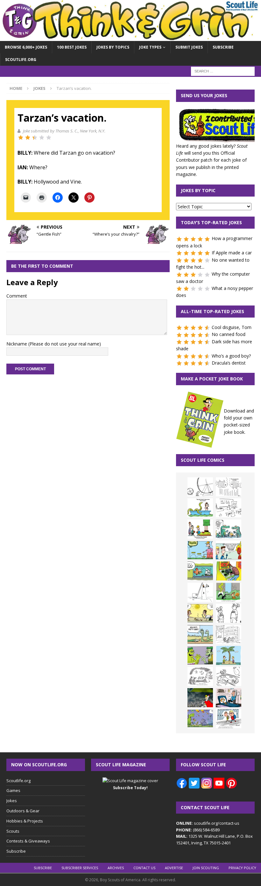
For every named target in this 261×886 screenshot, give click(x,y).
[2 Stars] (28, 137)
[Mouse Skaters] (228, 676)
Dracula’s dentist (229, 363)
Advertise (174, 867)
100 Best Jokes (72, 47)
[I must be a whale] (200, 571)
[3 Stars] (35, 137)
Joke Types (150, 47)
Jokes (11, 800)
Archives (116, 867)
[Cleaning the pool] (200, 507)
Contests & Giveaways (28, 841)
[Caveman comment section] (200, 676)
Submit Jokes (189, 47)
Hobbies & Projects (24, 821)
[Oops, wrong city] (228, 529)
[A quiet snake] (200, 634)
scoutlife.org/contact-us (207, 823)
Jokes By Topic (198, 190)
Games (13, 790)
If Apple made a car (232, 253)
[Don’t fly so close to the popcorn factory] (228, 550)
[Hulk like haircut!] (200, 655)
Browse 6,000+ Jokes (26, 47)
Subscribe (223, 47)
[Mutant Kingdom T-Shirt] (228, 613)
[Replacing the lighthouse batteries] (200, 592)
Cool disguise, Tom (231, 327)
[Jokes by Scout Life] (130, 37)
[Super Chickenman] (200, 697)
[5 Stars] (49, 137)
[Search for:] (223, 71)
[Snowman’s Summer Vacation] (228, 507)
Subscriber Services (79, 867)
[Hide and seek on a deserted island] (228, 655)
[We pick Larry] (200, 529)
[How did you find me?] (228, 592)
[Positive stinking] (228, 634)
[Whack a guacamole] (228, 571)
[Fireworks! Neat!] (200, 718)
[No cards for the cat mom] (228, 697)
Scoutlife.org (20, 59)
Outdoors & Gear (22, 811)
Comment (16, 296)
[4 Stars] (42, 137)
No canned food (228, 334)
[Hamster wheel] (200, 486)
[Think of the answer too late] (228, 718)
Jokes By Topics (112, 47)
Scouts (12, 831)
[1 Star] (21, 137)
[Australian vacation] (228, 486)
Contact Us (144, 867)
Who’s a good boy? (231, 356)
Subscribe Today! (130, 787)
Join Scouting (206, 867)
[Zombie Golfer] (200, 550)
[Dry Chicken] (200, 613)
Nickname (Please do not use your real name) (53, 344)
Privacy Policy (242, 867)
